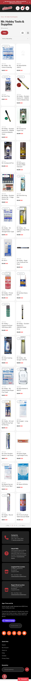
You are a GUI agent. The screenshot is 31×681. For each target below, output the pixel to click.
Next (23, 525)
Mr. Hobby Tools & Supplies (11, 16)
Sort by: (4, 38)
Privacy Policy (5, 658)
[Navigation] (27, 8)
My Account (5, 647)
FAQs (3, 653)
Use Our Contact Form (18, 540)
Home (2, 16)
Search (4, 645)
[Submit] (27, 669)
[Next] (27, 2)
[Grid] (22, 33)
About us (4, 650)
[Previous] (4, 2)
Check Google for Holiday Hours (18, 576)
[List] (28, 33)
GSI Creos (4, 63)
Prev (8, 525)
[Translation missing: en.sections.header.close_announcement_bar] (30, 2)
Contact (4, 655)
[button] (4, 676)
